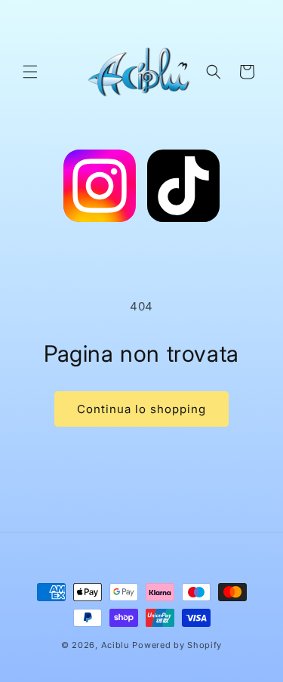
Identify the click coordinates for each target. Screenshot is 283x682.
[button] (30, 71)
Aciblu (115, 645)
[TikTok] (183, 189)
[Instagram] (99, 189)
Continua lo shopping (141, 409)
